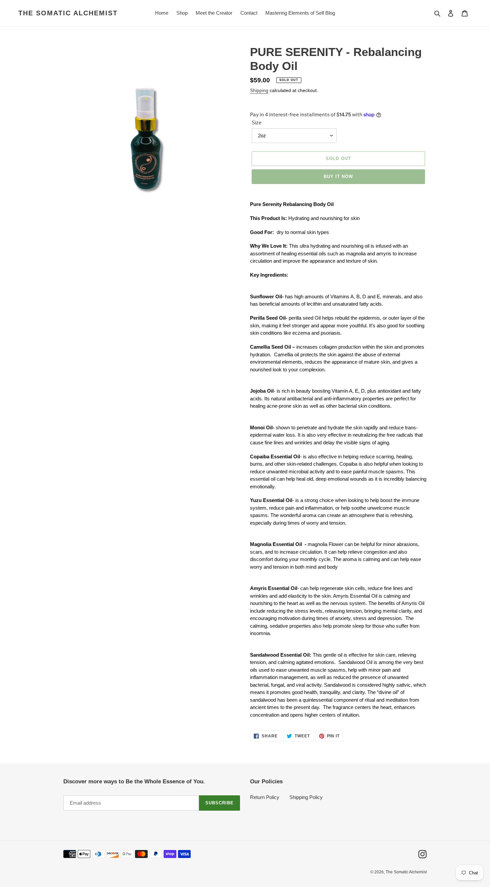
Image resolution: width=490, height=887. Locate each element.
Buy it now (338, 176)
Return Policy (264, 797)
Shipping (259, 90)
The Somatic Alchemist (68, 13)
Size (256, 122)
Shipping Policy (306, 797)
